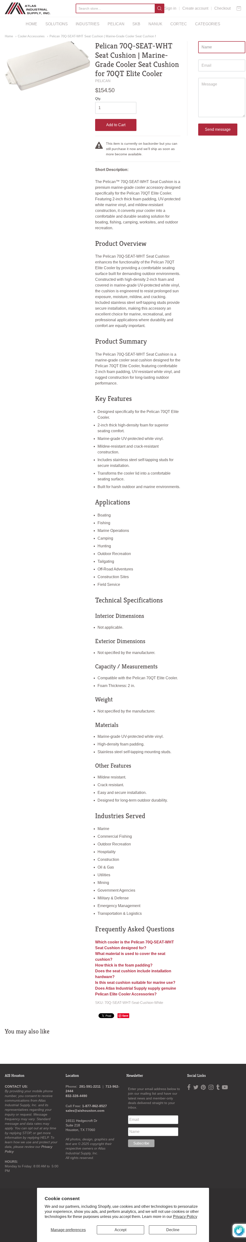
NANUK (155, 24)
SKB (136, 24)
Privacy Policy (185, 1217)
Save (125, 1015)
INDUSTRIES (87, 24)
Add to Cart (115, 125)
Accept (120, 1230)
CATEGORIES (207, 24)
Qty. (98, 98)
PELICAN (116, 24)
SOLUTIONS (56, 24)
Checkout (222, 8)
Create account (195, 8)
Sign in (170, 8)
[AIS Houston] (27, 8)
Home (9, 36)
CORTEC (178, 24)
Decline (172, 1230)
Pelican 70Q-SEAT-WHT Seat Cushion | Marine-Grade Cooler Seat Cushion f (102, 36)
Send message (218, 129)
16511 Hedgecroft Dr (81, 1121)
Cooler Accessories (31, 36)
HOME (31, 24)
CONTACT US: (16, 1086)
